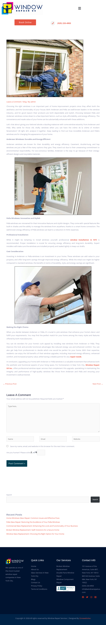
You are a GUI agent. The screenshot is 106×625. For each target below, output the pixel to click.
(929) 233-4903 (64, 23)
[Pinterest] (95, 597)
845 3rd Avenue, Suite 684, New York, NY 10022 (91, 579)
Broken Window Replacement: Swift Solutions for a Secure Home (32, 530)
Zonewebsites (85, 618)
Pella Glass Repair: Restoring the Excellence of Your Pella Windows (33, 522)
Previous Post (10, 384)
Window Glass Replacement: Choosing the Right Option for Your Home (35, 534)
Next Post (98, 384)
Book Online (25, 22)
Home (33, 566)
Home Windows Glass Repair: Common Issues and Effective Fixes (32, 518)
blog (24, 101)
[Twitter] (87, 597)
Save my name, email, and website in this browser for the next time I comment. (42, 446)
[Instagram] (91, 597)
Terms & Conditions (39, 589)
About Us (35, 569)
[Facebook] (83, 597)
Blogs (33, 579)
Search (9, 495)
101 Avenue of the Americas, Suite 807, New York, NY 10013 (90, 569)
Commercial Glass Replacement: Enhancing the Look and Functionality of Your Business (42, 526)
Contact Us (35, 582)
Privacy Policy (36, 586)
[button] (79, 8)
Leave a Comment (13, 101)
